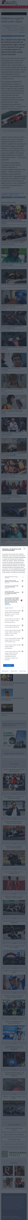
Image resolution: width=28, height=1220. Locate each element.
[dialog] (14, 610)
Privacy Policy (22, 671)
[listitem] (14, 577)
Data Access (14, 671)
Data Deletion (5, 671)
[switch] (22, 581)
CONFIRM (8, 665)
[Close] (24, 549)
